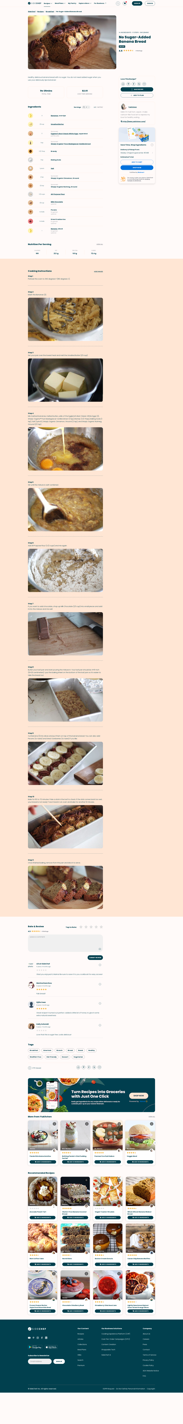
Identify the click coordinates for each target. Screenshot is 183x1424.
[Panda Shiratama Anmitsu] (43, 1142)
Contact (146, 1349)
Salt (52, 168)
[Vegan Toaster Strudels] (107, 1199)
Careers (146, 1339)
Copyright (151, 1389)
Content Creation (108, 1344)
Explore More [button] (84, 3)
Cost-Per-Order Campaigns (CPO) (115, 1339)
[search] (118, 3)
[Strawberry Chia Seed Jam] (107, 1292)
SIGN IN (150, 3)
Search (80, 1360)
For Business (99, 3)
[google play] (35, 1347)
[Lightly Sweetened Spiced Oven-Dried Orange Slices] (140, 1292)
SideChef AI (106, 1355)
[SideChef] (37, 1330)
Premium (81, 1365)
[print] (124, 84)
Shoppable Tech (108, 1349)
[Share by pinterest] (129, 84)
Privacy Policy (148, 1360)
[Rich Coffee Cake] (42, 1246)
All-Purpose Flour (58, 194)
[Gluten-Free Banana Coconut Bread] (75, 1199)
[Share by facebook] (134, 84)
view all (152, 1116)
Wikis (79, 1355)
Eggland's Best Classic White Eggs (64, 134)
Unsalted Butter (57, 124)
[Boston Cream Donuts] (107, 1246)
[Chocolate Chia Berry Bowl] (75, 1292)
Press (145, 1344)
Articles (80, 1339)
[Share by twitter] (139, 84)
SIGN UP (137, 3)
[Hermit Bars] (75, 1246)
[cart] (125, 3)
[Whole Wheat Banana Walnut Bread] (140, 1199)
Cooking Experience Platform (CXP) (115, 1334)
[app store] (51, 1347)
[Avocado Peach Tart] (42, 1199)
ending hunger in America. (138, 180)
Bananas (54, 116)
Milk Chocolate (57, 202)
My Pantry (72, 3)
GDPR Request (108, 1389)
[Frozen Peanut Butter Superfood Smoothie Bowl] (42, 1292)
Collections (82, 1344)
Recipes (81, 1334)
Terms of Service (149, 1355)
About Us (146, 1334)
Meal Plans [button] (59, 3)
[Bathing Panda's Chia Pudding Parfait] (75, 1142)
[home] (34, 3)
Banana (54, 229)
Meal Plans (82, 1349)
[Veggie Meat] (140, 1142)
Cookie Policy (148, 1365)
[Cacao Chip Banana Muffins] (140, 1246)
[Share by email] (145, 84)
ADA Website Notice (151, 1371)
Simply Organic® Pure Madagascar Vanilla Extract (71, 144)
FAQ (144, 1376)
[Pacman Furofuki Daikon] (108, 1142)
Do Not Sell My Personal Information (130, 1389)
